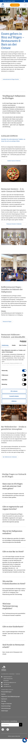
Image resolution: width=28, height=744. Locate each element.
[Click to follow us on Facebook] (7, 729)
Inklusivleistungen (6, 708)
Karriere (3, 694)
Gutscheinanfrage (6, 706)
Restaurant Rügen (7, 321)
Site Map (3, 701)
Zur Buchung (15, 5)
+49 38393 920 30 (7, 686)
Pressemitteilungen (6, 691)
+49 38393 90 (6, 684)
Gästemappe (4, 710)
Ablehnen (14, 401)
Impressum (4, 698)
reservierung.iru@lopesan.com (9, 682)
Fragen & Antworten (6, 703)
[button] (24, 1)
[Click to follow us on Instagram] (3, 729)
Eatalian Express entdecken (14, 161)
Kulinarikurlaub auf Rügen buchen (11, 79)
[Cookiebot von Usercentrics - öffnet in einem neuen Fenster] (20, 341)
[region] (25, 5)
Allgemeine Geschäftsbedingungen (10, 696)
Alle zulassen (14, 391)
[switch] (24, 375)
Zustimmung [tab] (5, 345)
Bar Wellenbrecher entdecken (10, 457)
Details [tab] (14, 345)
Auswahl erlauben (14, 396)
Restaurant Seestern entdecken (14, 224)
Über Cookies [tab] (22, 345)
